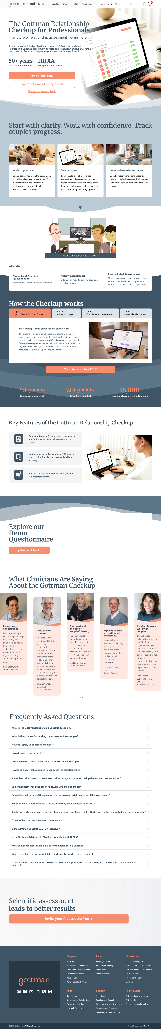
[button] (80, 238)
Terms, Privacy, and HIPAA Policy (140, 1026)
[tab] (30, 313)
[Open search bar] (144, 4)
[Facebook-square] (25, 991)
